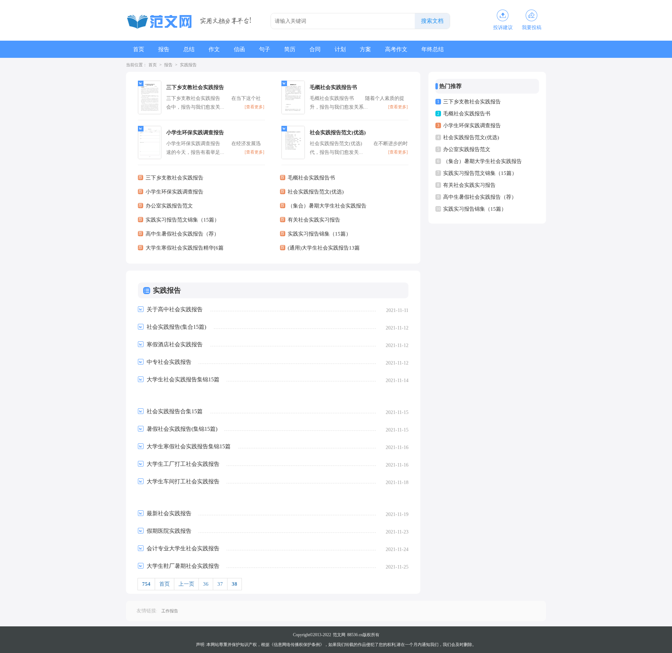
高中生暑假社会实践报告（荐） (480, 197)
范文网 (339, 634)
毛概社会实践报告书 (466, 113)
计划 (340, 49)
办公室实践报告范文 (466, 149)
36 (206, 584)
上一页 (186, 584)
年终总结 (432, 49)
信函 (239, 49)
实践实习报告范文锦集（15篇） (480, 173)
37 (220, 584)
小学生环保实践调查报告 (472, 125)
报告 (163, 49)
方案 (365, 49)
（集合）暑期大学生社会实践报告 (482, 161)
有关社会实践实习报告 (469, 185)
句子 (264, 49)
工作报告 (169, 610)
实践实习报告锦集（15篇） (474, 209)
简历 (289, 49)
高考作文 (396, 49)
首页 (138, 49)
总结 (189, 49)
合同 (315, 49)
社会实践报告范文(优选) (471, 137)
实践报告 (188, 64)
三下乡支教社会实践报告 (472, 101)
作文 (214, 49)
